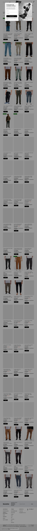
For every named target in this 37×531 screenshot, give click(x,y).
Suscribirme (11, 16)
